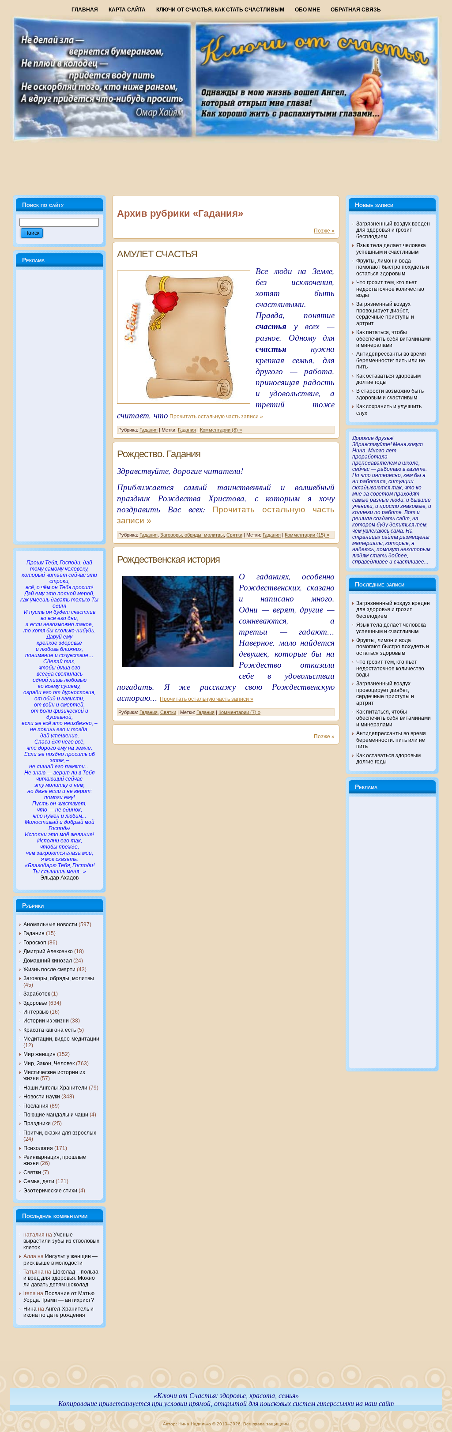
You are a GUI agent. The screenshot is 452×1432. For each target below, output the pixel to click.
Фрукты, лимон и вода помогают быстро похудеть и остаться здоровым (392, 267)
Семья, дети (38, 1181)
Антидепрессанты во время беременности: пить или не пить (391, 360)
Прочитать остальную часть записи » (216, 416)
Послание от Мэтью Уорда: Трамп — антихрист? (58, 1296)
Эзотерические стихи (50, 1191)
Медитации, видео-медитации (61, 1039)
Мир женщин (39, 1054)
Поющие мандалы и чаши (55, 1115)
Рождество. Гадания (158, 453)
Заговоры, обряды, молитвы (58, 978)
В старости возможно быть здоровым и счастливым (390, 394)
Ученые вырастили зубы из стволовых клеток (61, 1241)
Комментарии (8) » (221, 429)
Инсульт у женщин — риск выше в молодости (60, 1259)
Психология (38, 1148)
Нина (30, 1309)
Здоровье (35, 1003)
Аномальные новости (50, 924)
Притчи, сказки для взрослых (59, 1133)
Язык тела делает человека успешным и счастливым (391, 248)
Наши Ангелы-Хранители (55, 1088)
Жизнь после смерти (49, 969)
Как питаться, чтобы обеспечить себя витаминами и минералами (393, 338)
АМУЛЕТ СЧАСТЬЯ (157, 253)
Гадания (34, 933)
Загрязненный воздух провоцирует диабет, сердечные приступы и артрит (385, 313)
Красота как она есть (49, 1030)
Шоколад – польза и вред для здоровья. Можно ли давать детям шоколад (60, 1278)
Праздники (37, 1123)
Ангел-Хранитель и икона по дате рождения (58, 1312)
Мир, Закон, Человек (49, 1063)
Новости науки (41, 1097)
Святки (32, 1172)
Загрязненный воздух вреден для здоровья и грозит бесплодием (393, 230)
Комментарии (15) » (307, 534)
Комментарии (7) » (239, 712)
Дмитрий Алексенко (48, 951)
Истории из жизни (46, 1021)
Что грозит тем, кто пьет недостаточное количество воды (390, 288)
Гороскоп (34, 943)
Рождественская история (168, 559)
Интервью (36, 1012)
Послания (36, 1106)
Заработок (36, 994)
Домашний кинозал (47, 961)
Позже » (324, 231)
